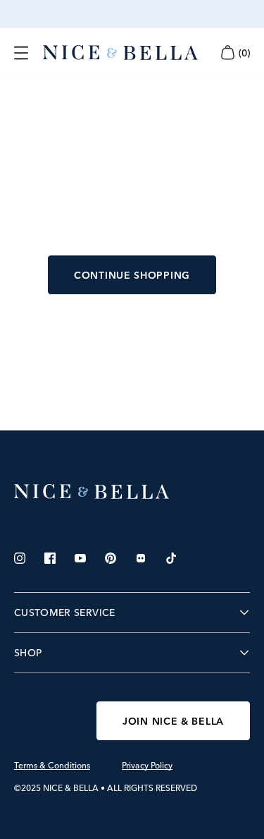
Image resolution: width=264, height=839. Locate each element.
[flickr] (140, 558)
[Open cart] (227, 52)
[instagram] (19, 558)
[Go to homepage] (120, 53)
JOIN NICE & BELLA (173, 721)
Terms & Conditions (52, 765)
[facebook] (50, 558)
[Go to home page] (132, 492)
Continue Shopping (132, 275)
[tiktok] (171, 558)
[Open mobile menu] (21, 53)
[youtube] (80, 558)
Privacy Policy (147, 765)
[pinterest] (110, 558)
